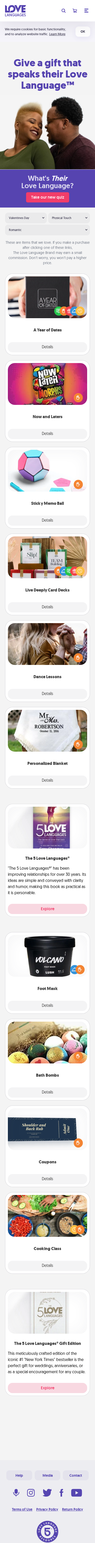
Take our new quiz (47, 197)
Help (19, 1475)
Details (47, 347)
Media (48, 1475)
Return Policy (72, 1509)
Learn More (57, 34)
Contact (75, 1475)
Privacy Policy (47, 1509)
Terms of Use (22, 1509)
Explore (47, 908)
